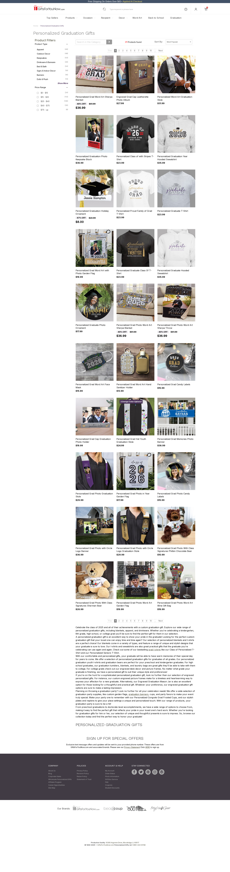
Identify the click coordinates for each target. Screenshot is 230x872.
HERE (147, 747)
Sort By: (158, 41)
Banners (52, 75)
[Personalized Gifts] (49, 9)
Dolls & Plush (52, 79)
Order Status (110, 774)
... (155, 51)
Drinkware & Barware (52, 62)
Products (70, 17)
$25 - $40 (45, 101)
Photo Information (112, 776)
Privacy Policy (82, 771)
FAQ (106, 782)
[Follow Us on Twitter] (141, 772)
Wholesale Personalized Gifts (60, 779)
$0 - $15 (44, 93)
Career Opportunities (56, 785)
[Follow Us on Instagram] (154, 772)
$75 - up (44, 110)
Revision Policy (83, 774)
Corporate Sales (54, 776)
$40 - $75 (45, 106)
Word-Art (137, 17)
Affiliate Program (54, 782)
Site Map (51, 788)
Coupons (108, 785)
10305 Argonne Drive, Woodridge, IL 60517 (122, 843)
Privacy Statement (132, 747)
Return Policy (82, 776)
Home (35, 26)
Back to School (156, 17)
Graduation (175, 17)
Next (161, 51)
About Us (52, 771)
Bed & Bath (52, 66)
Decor (122, 17)
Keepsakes (52, 58)
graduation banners (138, 694)
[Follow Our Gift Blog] (161, 772)
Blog (50, 774)
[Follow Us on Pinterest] (148, 772)
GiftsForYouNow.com (105, 845)
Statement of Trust (84, 779)
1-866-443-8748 (138, 845)
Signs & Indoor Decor (52, 71)
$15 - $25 (45, 97)
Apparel (52, 49)
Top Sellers (52, 17)
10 (151, 51)
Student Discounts (112, 788)
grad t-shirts (154, 649)
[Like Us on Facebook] (134, 772)
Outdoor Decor (52, 54)
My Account (109, 771)
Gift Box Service (111, 779)
